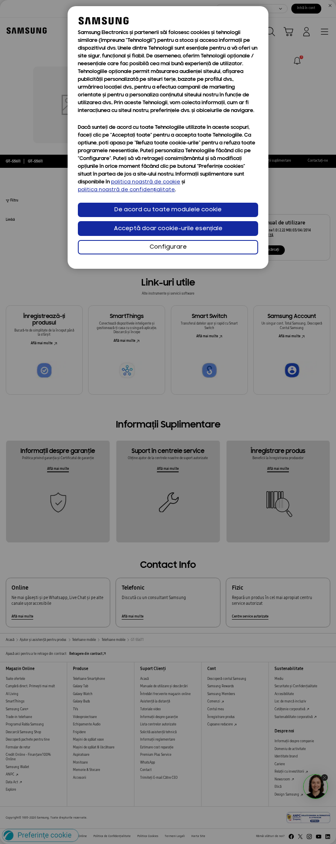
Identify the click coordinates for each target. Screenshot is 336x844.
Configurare (168, 247)
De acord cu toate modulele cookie (168, 210)
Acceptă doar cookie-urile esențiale (168, 229)
